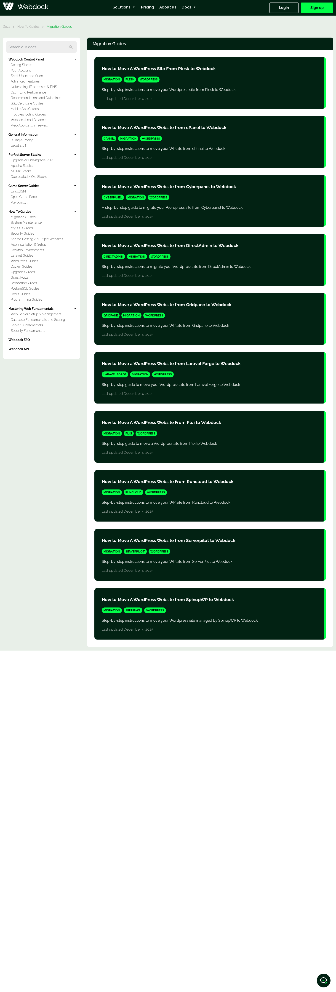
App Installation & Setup (28, 244)
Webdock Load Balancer (29, 120)
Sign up (317, 7)
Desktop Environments (27, 250)
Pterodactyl (19, 202)
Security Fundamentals (28, 330)
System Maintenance (26, 222)
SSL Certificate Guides (27, 103)
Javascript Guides (24, 283)
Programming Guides (26, 299)
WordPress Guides (24, 261)
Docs (6, 26)
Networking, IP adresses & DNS (34, 87)
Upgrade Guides (23, 272)
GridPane (111, 315)
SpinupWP (133, 610)
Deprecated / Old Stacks (29, 177)
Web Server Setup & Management (36, 314)
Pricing (147, 7)
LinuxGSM (18, 191)
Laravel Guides (22, 255)
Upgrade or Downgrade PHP (32, 160)
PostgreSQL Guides (25, 288)
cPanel (109, 138)
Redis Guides (20, 294)
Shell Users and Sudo (27, 76)
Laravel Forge (115, 374)
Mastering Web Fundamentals (30, 309)
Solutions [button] (121, 7)
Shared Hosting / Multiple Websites (37, 239)
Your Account (21, 70)
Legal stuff (18, 145)
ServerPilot (135, 551)
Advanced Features (25, 81)
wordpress (149, 79)
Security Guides (22, 233)
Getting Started (21, 65)
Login (284, 7)
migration (112, 79)
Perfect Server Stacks (24, 155)
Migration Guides (23, 217)
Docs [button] (186, 7)
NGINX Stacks (21, 171)
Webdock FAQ (19, 340)
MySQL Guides (22, 228)
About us (167, 7)
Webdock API (18, 349)
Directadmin (113, 256)
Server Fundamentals (27, 325)
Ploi (128, 433)
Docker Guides (21, 266)
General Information (23, 134)
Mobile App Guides (25, 109)
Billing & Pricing (22, 140)
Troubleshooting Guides (28, 114)
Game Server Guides (23, 186)
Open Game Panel (24, 197)
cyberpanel (113, 197)
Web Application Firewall (29, 125)
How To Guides (28, 26)
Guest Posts (19, 277)
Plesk (129, 79)
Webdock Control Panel (26, 59)
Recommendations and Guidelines (36, 98)
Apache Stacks (21, 166)
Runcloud (133, 492)
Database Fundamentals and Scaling (38, 320)
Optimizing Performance (28, 92)
